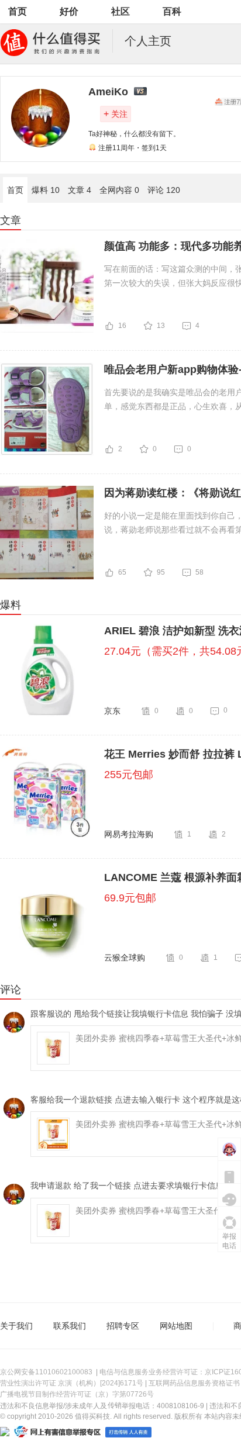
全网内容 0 (119, 190)
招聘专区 (122, 1325)
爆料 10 (46, 190)
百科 (172, 11)
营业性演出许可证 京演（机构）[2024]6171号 (71, 1383)
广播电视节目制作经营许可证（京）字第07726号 (77, 1394)
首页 (17, 11)
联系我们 (69, 1325)
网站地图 (176, 1325)
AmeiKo (108, 92)
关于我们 (16, 1325)
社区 (120, 11)
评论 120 (163, 190)
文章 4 (79, 190)
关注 (116, 114)
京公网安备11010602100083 (46, 1372)
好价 (69, 11)
